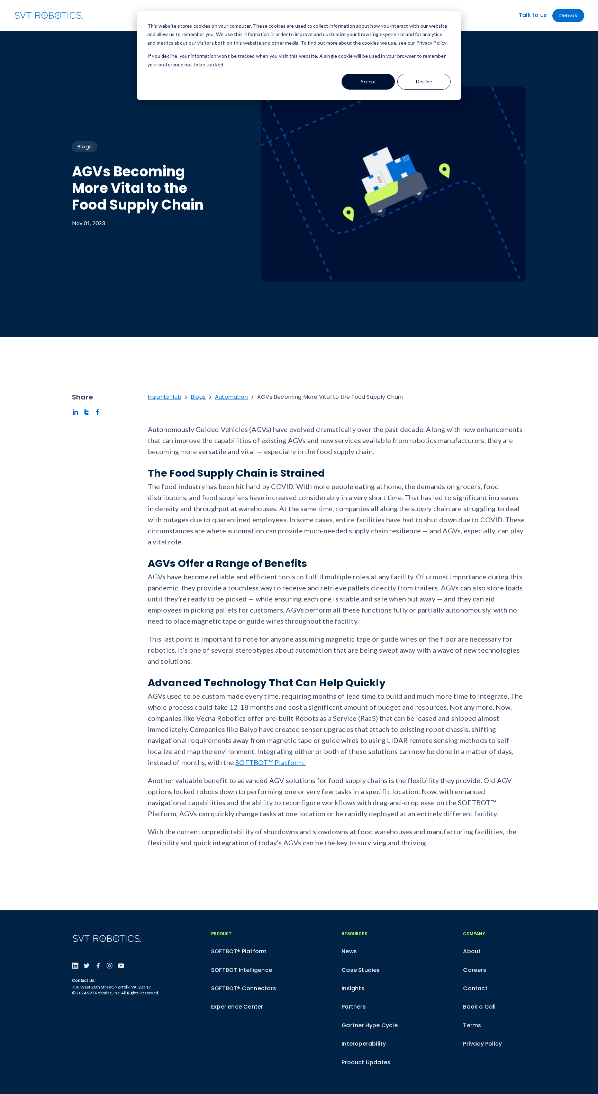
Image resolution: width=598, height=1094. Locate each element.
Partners (354, 1007)
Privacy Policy (482, 1044)
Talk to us (533, 15)
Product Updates (366, 1062)
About (472, 951)
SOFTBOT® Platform (238, 951)
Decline (424, 81)
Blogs (85, 146)
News (349, 951)
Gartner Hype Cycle (370, 1025)
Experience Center (237, 1007)
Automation (231, 397)
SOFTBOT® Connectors (243, 988)
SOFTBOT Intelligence (241, 970)
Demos (568, 15)
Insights (353, 988)
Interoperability (364, 1044)
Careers (474, 970)
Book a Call (479, 1007)
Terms (472, 1025)
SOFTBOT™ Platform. (270, 762)
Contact (475, 988)
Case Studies (361, 970)
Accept (368, 81)
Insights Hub (164, 397)
